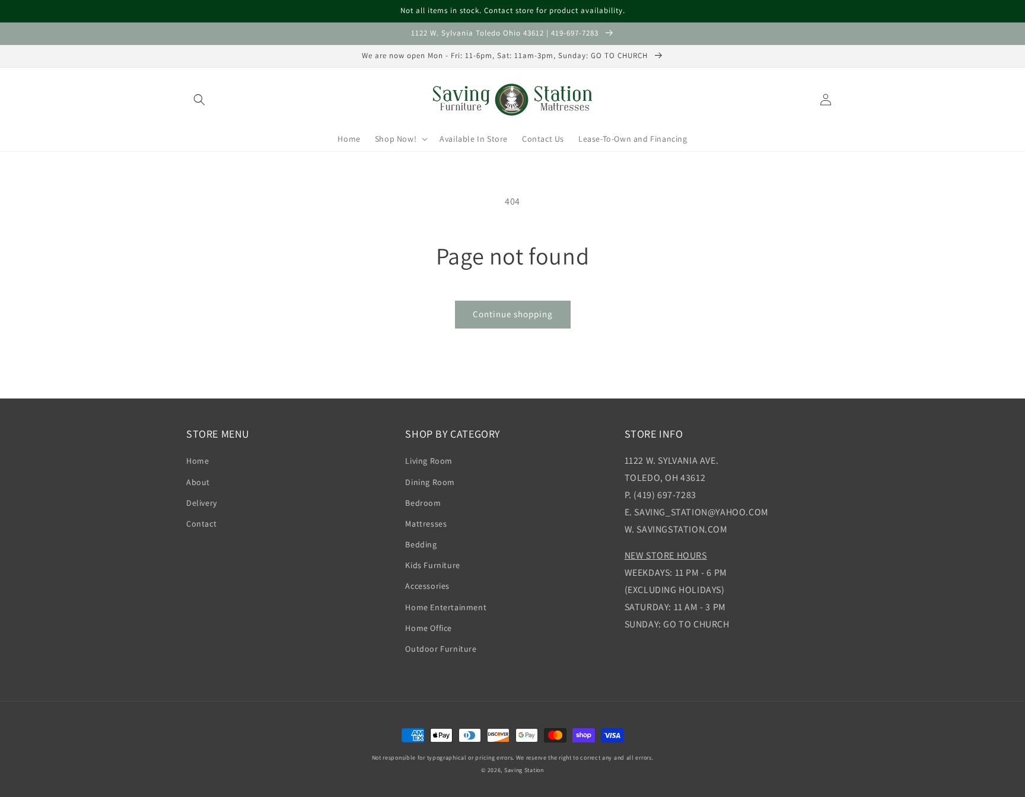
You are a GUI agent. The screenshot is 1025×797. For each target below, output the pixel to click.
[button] (199, 100)
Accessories (427, 586)
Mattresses (426, 523)
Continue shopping (513, 314)
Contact (201, 523)
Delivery (201, 503)
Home (197, 460)
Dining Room (430, 482)
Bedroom (423, 503)
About (198, 482)
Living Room (429, 460)
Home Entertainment (445, 607)
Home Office (428, 628)
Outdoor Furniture (440, 648)
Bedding (421, 544)
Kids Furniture (432, 565)
